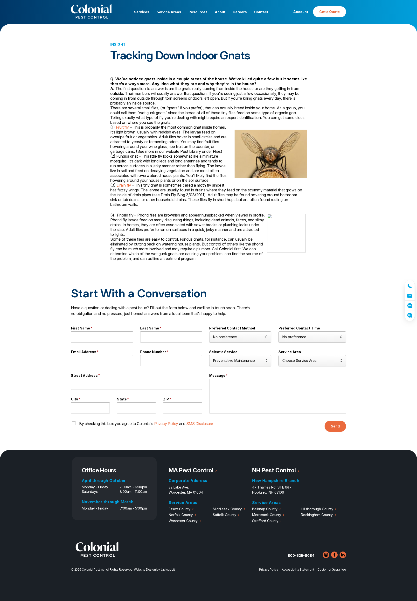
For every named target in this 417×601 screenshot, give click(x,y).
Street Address (85, 375)
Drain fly (124, 185)
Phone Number (154, 352)
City (75, 399)
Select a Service (223, 352)
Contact (261, 12)
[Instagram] (326, 555)
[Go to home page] (97, 555)
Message (218, 375)
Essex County (179, 509)
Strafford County (265, 521)
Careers (240, 12)
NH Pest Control (274, 470)
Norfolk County (181, 515)
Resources (198, 12)
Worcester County (183, 521)
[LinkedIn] (343, 555)
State (123, 399)
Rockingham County (317, 515)
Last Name (150, 328)
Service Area (289, 352)
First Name (81, 328)
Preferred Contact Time (299, 328)
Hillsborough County (317, 509)
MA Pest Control (191, 470)
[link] (410, 285)
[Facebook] (334, 555)
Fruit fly (122, 127)
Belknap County (265, 509)
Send (335, 426)
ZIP (167, 399)
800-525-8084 (301, 555)
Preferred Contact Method (232, 328)
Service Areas (169, 12)
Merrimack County (266, 515)
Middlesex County (227, 509)
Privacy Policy (166, 423)
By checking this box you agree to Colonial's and (146, 423)
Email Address (84, 352)
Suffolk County (224, 515)
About (220, 12)
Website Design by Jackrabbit (154, 569)
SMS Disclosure (199, 423)
